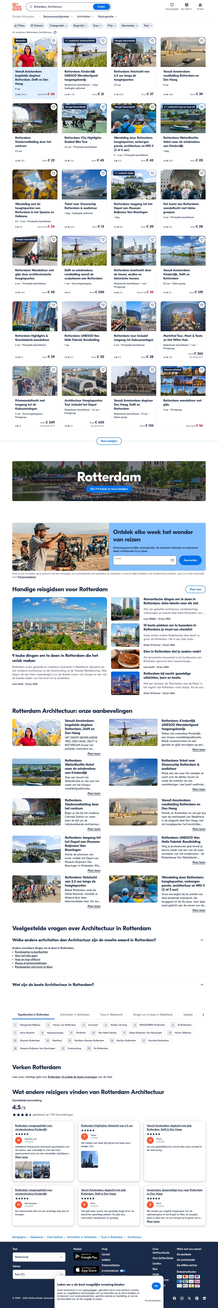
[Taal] (186, 4)
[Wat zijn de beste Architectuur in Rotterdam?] (202, 984)
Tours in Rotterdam (112, 1237)
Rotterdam (54, 1077)
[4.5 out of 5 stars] (22, 1115)
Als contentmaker (186, 1259)
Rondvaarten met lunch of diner (34, 966)
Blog (155, 1268)
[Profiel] (200, 4)
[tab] (33, 1014)
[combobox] (59, 7)
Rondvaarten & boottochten (31, 952)
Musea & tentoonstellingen (31, 963)
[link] (35, 68)
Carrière (157, 1263)
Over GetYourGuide (163, 1258)
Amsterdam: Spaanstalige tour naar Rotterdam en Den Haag (175, 1192)
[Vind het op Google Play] (86, 1256)
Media (156, 1274)
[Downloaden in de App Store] (86, 1270)
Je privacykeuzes (110, 1270)
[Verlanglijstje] (172, 4)
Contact (106, 1254)
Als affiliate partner (187, 1265)
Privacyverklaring (27, 577)
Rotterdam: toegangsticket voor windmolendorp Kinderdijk (33, 1127)
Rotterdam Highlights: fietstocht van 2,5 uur (107, 1125)
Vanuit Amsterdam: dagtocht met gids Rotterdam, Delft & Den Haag (169, 1127)
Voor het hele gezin (26, 955)
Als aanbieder (184, 1254)
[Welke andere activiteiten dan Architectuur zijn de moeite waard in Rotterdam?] (202, 940)
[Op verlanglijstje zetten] (54, 41)
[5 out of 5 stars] (43, 1134)
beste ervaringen (87, 1077)
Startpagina (19, 1237)
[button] (35, 68)
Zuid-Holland (55, 1237)
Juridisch (106, 1259)
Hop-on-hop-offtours (27, 959)
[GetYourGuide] (17, 6)
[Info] (55, 32)
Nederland (36, 1237)
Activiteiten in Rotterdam (82, 1237)
